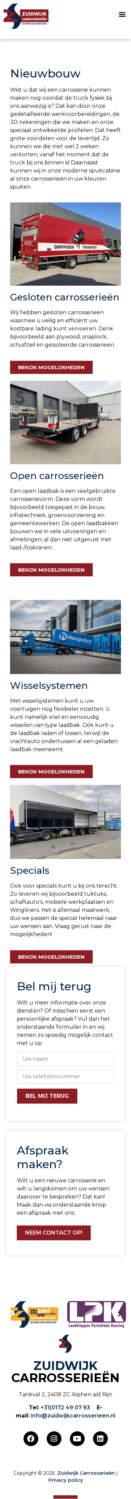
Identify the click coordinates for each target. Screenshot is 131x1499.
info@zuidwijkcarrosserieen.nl (73, 1415)
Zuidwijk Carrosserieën (86, 1473)
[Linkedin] (100, 1438)
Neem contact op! (53, 1233)
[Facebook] (31, 1438)
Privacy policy (65, 1480)
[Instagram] (54, 1438)
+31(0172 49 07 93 (65, 1407)
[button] (122, 14)
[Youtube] (77, 1438)
